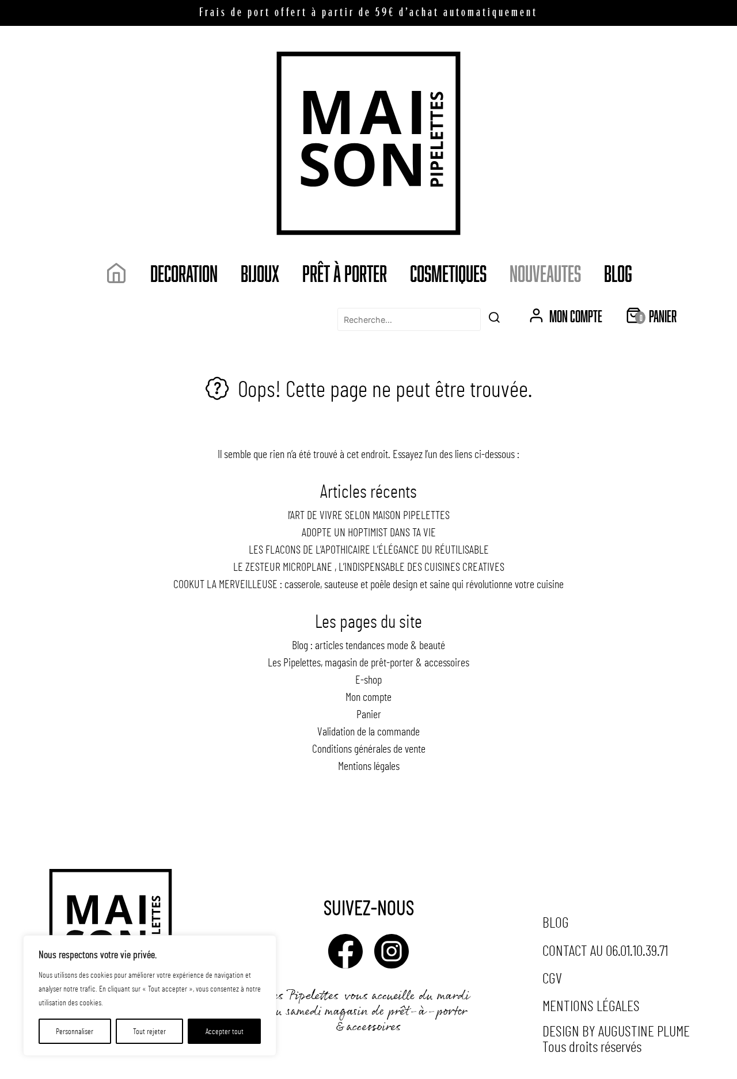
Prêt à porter (344, 273)
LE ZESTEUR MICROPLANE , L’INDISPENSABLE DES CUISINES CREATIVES (368, 566)
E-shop (368, 679)
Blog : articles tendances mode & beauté (368, 644)
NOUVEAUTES (545, 273)
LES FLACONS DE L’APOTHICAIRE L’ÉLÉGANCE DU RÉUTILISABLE (369, 549)
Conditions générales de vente (369, 748)
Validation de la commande (368, 731)
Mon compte (368, 696)
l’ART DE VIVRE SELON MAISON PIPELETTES (369, 514)
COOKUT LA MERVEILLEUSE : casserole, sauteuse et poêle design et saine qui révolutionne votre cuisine (368, 583)
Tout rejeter (149, 1031)
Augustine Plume (644, 1030)
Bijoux (260, 273)
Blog (618, 273)
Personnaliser (74, 1031)
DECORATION (184, 273)
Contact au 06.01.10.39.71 (605, 950)
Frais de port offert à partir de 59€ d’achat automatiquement (368, 13)
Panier (368, 713)
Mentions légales (369, 765)
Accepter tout (225, 1031)
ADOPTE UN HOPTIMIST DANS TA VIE (369, 532)
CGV (552, 977)
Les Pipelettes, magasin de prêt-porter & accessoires (368, 662)
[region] (149, 995)
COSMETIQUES (448, 273)
